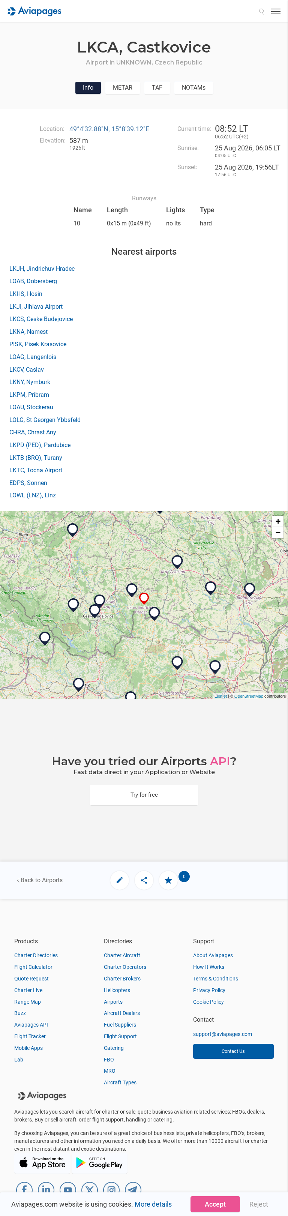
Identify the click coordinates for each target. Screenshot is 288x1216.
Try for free (144, 794)
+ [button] (278, 521)
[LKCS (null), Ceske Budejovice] (95, 611)
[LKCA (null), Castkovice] (144, 599)
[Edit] (119, 880)
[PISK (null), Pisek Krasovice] (73, 605)
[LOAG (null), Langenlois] (177, 663)
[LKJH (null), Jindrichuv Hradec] (132, 590)
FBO (109, 1060)
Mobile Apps (28, 1048)
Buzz (20, 1013)
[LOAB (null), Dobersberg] (154, 614)
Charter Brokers (122, 979)
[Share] (144, 880)
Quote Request (31, 979)
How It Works (208, 967)
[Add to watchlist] (168, 880)
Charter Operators (125, 967)
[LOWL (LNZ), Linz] (79, 685)
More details (153, 1204)
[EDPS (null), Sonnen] (45, 639)
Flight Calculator (33, 967)
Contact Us (233, 1051)
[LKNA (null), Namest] (211, 588)
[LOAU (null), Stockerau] (215, 667)
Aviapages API (31, 1025)
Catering (114, 1048)
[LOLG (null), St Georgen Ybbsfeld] (131, 698)
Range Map (27, 1002)
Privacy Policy (209, 990)
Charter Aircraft (122, 955)
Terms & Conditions (215, 979)
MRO (110, 1071)
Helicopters (117, 990)
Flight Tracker (30, 1036)
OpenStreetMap (248, 696)
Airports (113, 1002)
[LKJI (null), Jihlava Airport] (177, 562)
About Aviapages (213, 955)
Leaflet (220, 696)
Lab (18, 1060)
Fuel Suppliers (120, 1025)
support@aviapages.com (222, 1034)
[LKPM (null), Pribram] (73, 530)
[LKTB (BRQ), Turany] (250, 590)
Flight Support (120, 1036)
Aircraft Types (120, 1082)
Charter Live (28, 990)
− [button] (278, 532)
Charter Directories (36, 955)
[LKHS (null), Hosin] (100, 601)
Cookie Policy (208, 1002)
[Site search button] (261, 11)
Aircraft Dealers (122, 1013)
